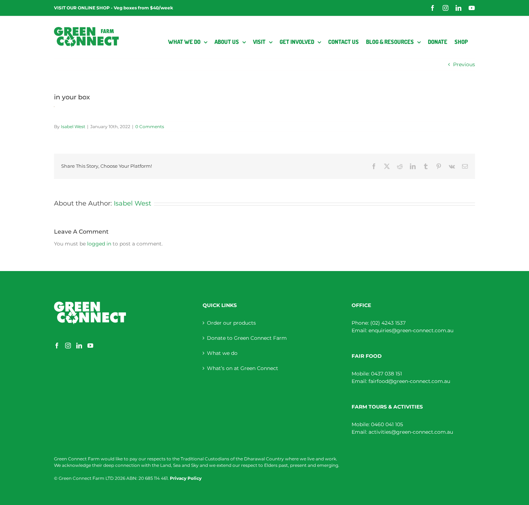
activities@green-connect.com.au (411, 432)
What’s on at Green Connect (242, 368)
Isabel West (73, 126)
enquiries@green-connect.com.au (411, 330)
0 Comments (149, 126)
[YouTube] (90, 345)
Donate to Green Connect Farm (247, 338)
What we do (222, 353)
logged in (99, 243)
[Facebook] (57, 345)
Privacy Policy (186, 478)
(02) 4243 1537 (388, 323)
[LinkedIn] (79, 345)
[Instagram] (68, 345)
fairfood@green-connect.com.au (409, 381)
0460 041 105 (387, 424)
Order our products (231, 323)
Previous (464, 64)
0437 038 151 (386, 373)
